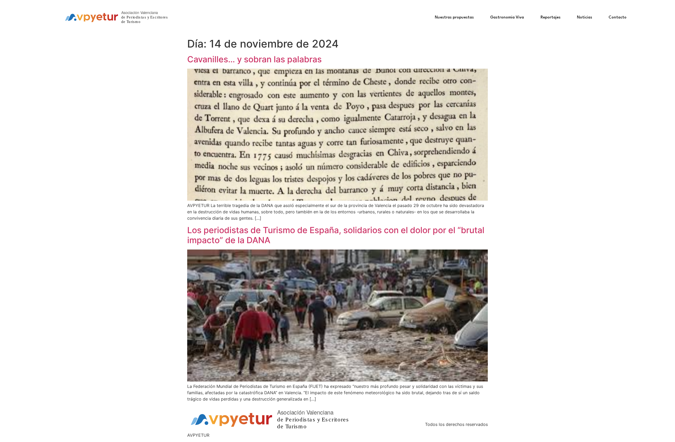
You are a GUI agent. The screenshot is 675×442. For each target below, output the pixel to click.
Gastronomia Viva (507, 18)
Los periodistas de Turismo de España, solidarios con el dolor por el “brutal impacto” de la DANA (335, 235)
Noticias (584, 18)
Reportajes (551, 18)
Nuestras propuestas (454, 18)
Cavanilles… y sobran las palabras (254, 59)
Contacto (617, 18)
